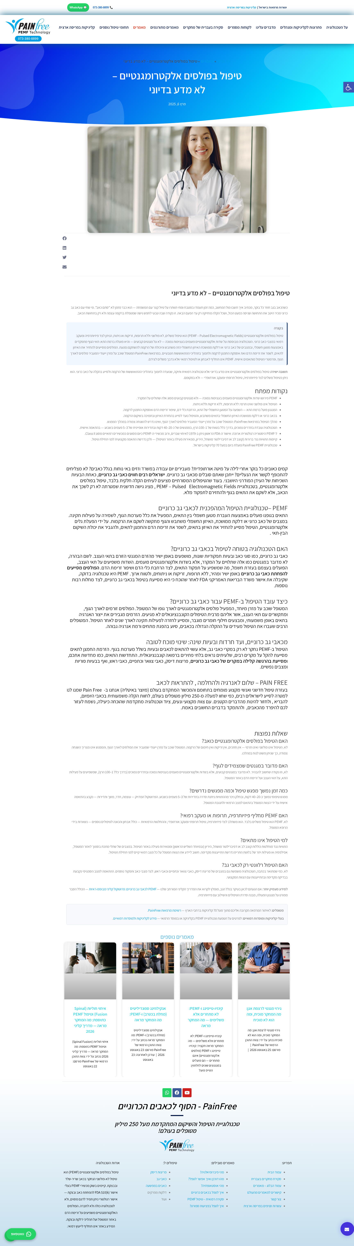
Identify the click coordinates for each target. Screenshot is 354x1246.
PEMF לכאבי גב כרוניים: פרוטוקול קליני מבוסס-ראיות (122, 889)
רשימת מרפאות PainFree (164, 910)
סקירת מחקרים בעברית (266, 1179)
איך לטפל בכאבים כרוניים (207, 1192)
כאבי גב (162, 1179)
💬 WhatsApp (78, 7)
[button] (64, 238)
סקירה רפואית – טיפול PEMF (205, 1199)
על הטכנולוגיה (337, 27)
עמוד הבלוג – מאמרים (267, 1185)
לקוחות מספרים (239, 27)
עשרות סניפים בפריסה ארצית (262, 1206)
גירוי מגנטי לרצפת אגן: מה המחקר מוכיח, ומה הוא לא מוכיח (263, 1014)
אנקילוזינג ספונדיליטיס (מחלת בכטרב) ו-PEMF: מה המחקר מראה (148, 1014)
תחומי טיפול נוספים (114, 27)
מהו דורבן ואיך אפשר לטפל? (206, 1179)
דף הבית (223, 61)
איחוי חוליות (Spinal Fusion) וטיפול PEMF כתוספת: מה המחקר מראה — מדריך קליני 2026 (90, 1020)
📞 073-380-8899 (103, 7)
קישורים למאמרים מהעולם (264, 1192)
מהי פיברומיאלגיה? (212, 1172)
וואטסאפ (17, 1234)
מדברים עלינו (266, 27)
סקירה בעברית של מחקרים (203, 27)
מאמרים (139, 27)
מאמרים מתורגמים (164, 27)
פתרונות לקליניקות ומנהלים (301, 27)
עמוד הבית (274, 1172)
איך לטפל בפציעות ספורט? (207, 1206)
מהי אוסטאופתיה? (212, 1185)
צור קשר (276, 1199)
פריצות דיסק (158, 1172)
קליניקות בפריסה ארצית (241, 7)
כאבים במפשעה (156, 1185)
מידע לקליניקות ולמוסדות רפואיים (135, 918)
